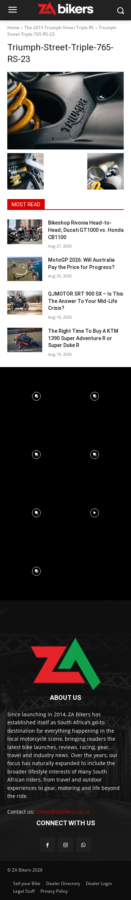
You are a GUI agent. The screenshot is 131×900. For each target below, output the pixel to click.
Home (13, 27)
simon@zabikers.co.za (63, 811)
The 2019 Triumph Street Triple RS (59, 27)
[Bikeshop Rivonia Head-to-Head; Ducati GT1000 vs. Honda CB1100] (24, 231)
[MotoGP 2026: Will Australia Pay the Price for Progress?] (24, 269)
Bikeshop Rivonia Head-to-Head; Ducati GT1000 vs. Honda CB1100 (86, 230)
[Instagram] (65, 845)
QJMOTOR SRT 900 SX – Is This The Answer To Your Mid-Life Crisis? (85, 301)
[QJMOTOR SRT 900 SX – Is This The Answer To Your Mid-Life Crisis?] (24, 303)
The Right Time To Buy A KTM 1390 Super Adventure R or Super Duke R (83, 338)
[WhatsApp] (83, 845)
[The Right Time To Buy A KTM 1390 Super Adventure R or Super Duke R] (24, 340)
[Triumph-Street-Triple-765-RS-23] (65, 110)
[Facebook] (47, 845)
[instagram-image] (36, 396)
